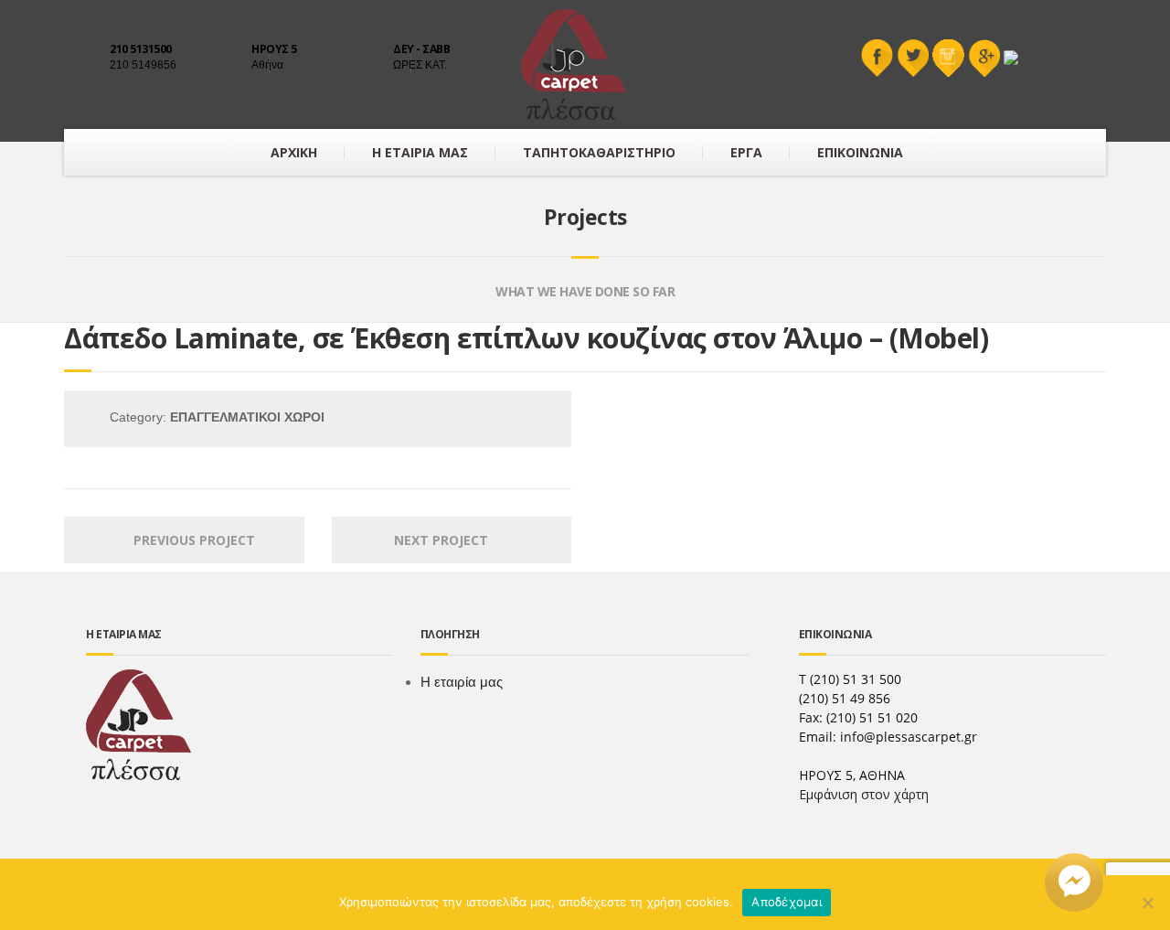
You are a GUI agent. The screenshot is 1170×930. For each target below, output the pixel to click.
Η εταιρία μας (461, 681)
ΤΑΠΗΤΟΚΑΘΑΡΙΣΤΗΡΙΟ (599, 152)
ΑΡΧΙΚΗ (294, 152)
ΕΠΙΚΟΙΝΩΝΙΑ (860, 152)
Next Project (446, 540)
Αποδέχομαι (786, 901)
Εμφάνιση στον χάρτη (864, 794)
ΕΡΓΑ (746, 152)
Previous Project (188, 540)
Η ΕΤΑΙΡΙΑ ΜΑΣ (420, 152)
